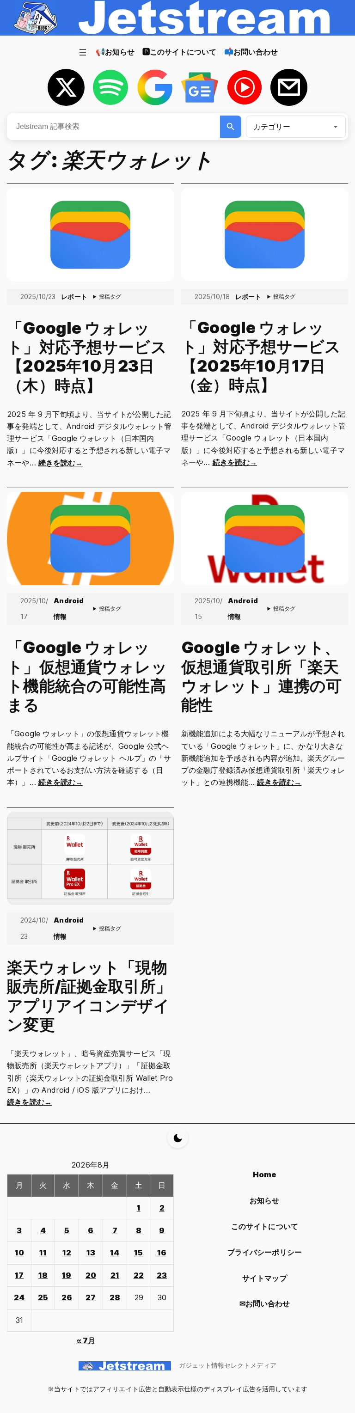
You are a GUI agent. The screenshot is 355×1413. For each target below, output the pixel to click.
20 (91, 1275)
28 (115, 1297)
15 (138, 1252)
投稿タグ (110, 296)
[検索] (231, 127)
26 (66, 1297)
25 (43, 1297)
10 (19, 1252)
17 (19, 1275)
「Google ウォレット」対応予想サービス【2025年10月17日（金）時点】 (261, 356)
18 (43, 1275)
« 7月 (85, 1340)
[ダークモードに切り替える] (177, 1137)
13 (90, 1252)
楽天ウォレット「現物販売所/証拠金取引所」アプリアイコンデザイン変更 (89, 996)
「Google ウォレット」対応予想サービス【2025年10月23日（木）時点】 (86, 356)
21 (114, 1275)
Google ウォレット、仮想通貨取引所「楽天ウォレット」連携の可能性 (261, 676)
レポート (74, 296)
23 (162, 1275)
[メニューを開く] (82, 52)
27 (91, 1297)
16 (161, 1252)
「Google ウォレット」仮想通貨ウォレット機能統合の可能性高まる (87, 676)
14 (114, 1252)
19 (66, 1275)
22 (139, 1275)
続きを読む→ (60, 462)
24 (19, 1297)
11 (43, 1252)
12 (66, 1252)
